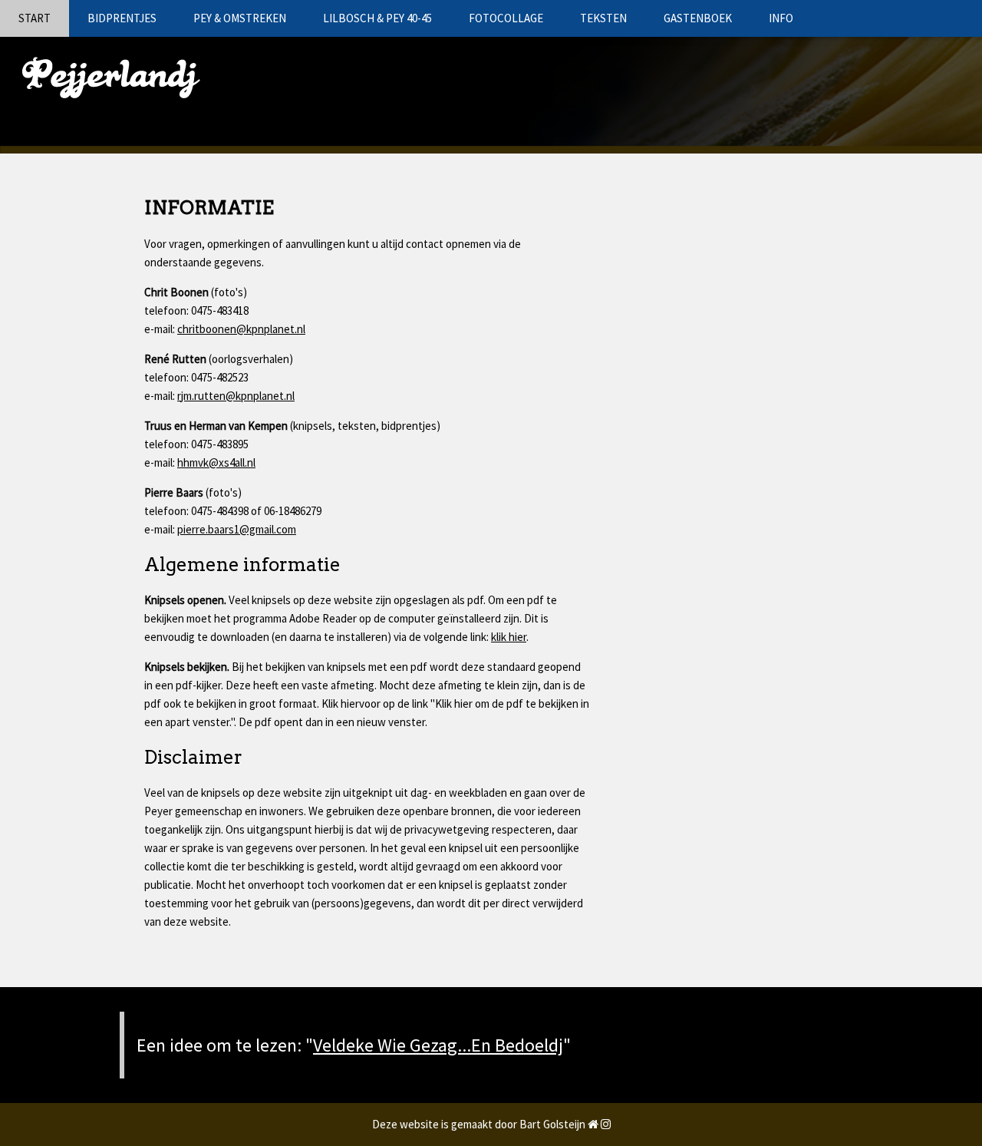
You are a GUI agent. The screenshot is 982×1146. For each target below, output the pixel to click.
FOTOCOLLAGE (506, 18)
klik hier (508, 636)
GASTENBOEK (698, 18)
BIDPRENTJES (122, 18)
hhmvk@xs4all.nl (216, 462)
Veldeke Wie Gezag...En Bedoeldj (438, 1045)
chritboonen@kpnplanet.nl (241, 329)
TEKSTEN (603, 18)
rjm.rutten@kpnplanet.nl (236, 395)
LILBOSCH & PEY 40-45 (377, 18)
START (34, 18)
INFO (781, 18)
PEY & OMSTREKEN (239, 18)
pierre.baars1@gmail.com (236, 529)
